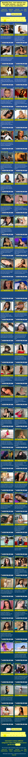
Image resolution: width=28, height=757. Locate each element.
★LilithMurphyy (4, 556)
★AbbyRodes (4, 130)
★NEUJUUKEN (18, 172)
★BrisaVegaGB (4, 151)
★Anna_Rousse (18, 364)
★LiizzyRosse (18, 279)
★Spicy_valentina (5, 23)
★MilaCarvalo (4, 471)
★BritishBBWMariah (19, 66)
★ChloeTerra (18, 684)
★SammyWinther (5, 108)
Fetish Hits (14, 754)
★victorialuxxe (4, 236)
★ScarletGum (18, 385)
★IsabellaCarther (19, 321)
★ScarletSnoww (4, 513)
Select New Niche (16, 14)
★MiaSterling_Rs (5, 215)
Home (8, 14)
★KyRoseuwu (18, 428)
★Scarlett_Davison (19, 471)
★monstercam (4, 343)
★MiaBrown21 (4, 194)
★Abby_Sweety (18, 599)
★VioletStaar (18, 663)
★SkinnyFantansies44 (6, 684)
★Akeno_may (18, 449)
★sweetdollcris (18, 300)
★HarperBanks (18, 535)
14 (13, 20)
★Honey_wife (4, 321)
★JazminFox (18, 407)
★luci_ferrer (3, 364)
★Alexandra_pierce (19, 215)
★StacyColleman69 (5, 449)
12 (7, 20)
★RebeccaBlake (4, 599)
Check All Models (6, 18)
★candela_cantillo (19, 87)
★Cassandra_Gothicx (6, 620)
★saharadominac (5, 705)
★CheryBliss (4, 87)
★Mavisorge (18, 577)
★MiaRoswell (18, 108)
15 (16, 20)
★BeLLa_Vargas (19, 45)
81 (22, 20)
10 (2, 20)
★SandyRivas (18, 705)
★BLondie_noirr (19, 194)
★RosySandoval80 (5, 172)
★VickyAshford (18, 257)
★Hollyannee (4, 577)
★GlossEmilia (18, 130)
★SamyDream (18, 343)
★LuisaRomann (4, 428)
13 (10, 20)
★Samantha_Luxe (5, 641)
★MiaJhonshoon (19, 151)
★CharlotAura (4, 492)
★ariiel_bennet (4, 407)
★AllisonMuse (4, 279)
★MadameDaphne (19, 556)
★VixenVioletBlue (5, 66)
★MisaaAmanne (18, 23)
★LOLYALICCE (18, 236)
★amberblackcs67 (19, 620)
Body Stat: (7, 34)
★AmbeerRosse (4, 385)
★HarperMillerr (18, 513)
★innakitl (3, 300)
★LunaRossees (4, 535)
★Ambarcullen (18, 641)
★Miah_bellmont (19, 492)
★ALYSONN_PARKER (6, 663)
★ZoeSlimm (3, 257)
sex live (18, 744)
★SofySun (3, 45)
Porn (22, 10)
